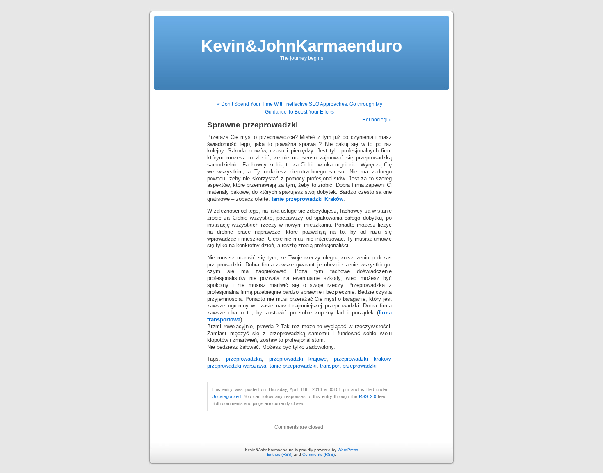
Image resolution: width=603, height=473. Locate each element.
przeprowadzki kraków (362, 359)
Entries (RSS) (279, 454)
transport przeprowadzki (348, 366)
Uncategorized (226, 396)
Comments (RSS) (318, 454)
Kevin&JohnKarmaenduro (301, 46)
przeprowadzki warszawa (236, 366)
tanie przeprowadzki (293, 366)
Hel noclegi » (377, 120)
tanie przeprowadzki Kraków (307, 199)
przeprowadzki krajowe (298, 359)
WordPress (348, 450)
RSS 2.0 (367, 396)
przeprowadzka (244, 359)
